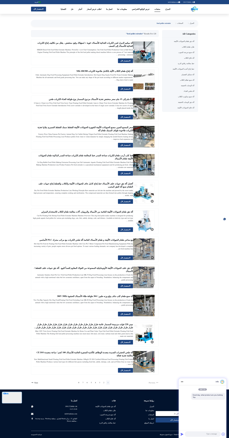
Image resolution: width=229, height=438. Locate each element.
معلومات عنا (122, 9)
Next (36, 382)
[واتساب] (225, 219)
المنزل (167, 9)
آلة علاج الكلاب (110, 418)
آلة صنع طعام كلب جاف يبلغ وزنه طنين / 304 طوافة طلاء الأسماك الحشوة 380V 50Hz (95, 296)
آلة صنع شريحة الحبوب (108, 414)
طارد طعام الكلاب (109, 410)
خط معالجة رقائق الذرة (107, 423)
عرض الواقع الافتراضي (141, 9)
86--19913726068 (71, 406)
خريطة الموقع (149, 423)
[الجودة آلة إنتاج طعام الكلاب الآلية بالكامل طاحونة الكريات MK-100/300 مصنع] (144, 80)
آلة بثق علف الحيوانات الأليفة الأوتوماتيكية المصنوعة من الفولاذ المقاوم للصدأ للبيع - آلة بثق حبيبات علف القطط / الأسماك (83, 269)
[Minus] (182, 381)
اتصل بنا (109, 9)
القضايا (63, 9)
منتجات (157, 9)
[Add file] (223, 434)
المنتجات (180, 23)
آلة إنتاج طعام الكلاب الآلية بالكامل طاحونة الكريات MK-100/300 (104, 71)
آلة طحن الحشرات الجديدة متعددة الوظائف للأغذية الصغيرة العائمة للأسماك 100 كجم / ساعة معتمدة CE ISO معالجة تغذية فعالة (85, 354)
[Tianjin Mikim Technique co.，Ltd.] (194, 9)
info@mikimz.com (173, 2)
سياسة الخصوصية (36, 434)
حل (72, 9)
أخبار (80, 9)
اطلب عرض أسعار (94, 9)
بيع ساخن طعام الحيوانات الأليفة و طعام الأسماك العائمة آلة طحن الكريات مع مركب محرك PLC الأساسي (86, 239)
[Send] (182, 434)
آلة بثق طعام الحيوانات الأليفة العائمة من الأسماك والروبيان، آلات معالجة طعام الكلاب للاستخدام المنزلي (87, 211)
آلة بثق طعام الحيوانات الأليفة (105, 406)
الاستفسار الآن (39, 9)
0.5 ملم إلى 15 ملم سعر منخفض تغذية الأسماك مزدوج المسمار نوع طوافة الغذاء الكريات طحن (91, 99)
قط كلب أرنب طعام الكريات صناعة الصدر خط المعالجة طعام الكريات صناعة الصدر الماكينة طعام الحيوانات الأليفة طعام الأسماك (85, 157)
